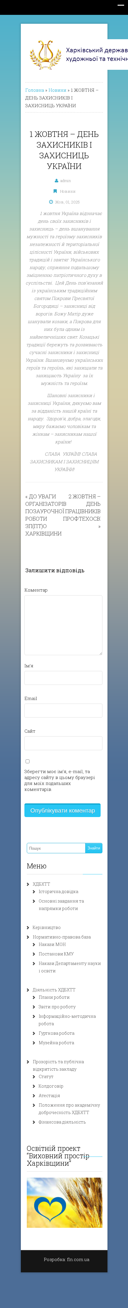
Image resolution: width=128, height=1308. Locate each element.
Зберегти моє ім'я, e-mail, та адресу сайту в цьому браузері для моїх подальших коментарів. (59, 780)
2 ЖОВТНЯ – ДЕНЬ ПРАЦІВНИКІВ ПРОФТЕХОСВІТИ (86, 507)
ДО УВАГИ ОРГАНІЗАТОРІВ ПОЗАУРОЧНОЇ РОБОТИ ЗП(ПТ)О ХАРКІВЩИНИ (45, 515)
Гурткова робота (56, 1033)
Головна (34, 90)
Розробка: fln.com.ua (66, 1259)
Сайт (29, 731)
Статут (46, 1076)
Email (30, 698)
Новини (57, 90)
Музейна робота (56, 1042)
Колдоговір (51, 1086)
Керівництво (47, 927)
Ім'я (28, 666)
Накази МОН (52, 944)
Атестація (49, 1095)
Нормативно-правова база (62, 937)
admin (65, 180)
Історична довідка (58, 891)
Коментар (36, 590)
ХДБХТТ (41, 884)
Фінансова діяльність (62, 1122)
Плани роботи (54, 997)
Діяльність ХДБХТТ (54, 990)
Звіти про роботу (57, 1007)
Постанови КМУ (56, 954)
